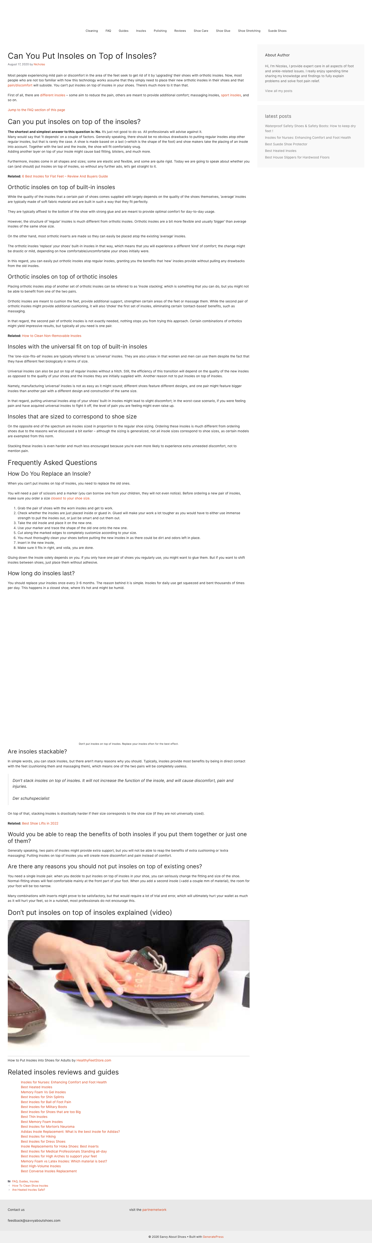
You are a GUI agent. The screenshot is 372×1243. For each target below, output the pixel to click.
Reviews (180, 31)
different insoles (52, 95)
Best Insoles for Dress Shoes (43, 1141)
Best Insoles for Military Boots (44, 1107)
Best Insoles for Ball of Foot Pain (46, 1102)
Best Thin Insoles (34, 1117)
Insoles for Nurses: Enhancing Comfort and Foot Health (64, 1082)
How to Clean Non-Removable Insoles (51, 336)
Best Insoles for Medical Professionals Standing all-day (64, 1151)
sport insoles (231, 95)
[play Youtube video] (129, 988)
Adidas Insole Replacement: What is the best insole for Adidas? (70, 1132)
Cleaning (92, 31)
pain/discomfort (20, 85)
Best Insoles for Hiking (38, 1136)
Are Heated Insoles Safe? (28, 1189)
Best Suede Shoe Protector (286, 144)
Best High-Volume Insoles (41, 1166)
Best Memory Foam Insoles (42, 1122)
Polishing (160, 31)
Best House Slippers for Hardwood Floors (297, 157)
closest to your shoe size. (70, 498)
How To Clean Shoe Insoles (30, 1185)
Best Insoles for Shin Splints (42, 1097)
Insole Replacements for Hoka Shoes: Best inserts (60, 1146)
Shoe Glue (223, 31)
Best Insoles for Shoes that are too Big (51, 1112)
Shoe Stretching (249, 31)
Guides (123, 31)
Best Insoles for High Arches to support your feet (59, 1156)
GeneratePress (213, 1237)
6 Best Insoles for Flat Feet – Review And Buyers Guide (65, 176)
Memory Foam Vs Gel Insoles (43, 1092)
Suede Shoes (277, 31)
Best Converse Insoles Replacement (49, 1171)
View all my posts (278, 91)
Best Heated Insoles (36, 1087)
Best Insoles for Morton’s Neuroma (48, 1127)
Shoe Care (201, 31)
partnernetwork (154, 1210)
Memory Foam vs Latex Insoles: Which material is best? (64, 1161)
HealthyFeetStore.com (94, 1060)
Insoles (141, 31)
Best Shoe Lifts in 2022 (40, 823)
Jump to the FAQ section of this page (36, 110)
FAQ (108, 31)
